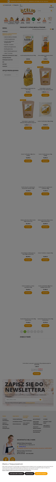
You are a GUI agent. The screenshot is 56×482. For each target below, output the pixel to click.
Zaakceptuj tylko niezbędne (16, 473)
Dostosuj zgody (29, 473)
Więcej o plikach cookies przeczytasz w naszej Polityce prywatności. (16, 470)
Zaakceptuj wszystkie (41, 473)
